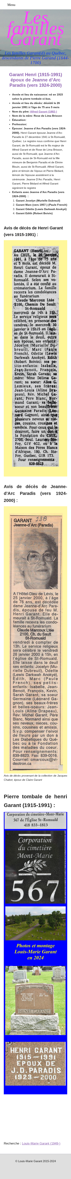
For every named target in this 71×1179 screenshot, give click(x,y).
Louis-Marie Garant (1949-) (41, 1143)
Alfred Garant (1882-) (43, 111)
